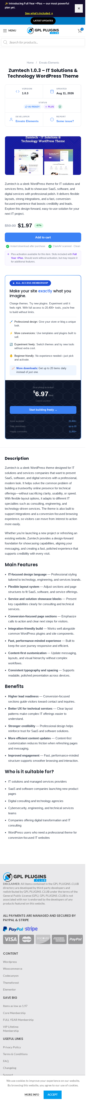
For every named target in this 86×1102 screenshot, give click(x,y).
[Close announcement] (79, 8)
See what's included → (39, 13)
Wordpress (10, 961)
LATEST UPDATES (43, 20)
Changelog (9, 1068)
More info (32, 1094)
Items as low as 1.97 (15, 1006)
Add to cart (43, 237)
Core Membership (14, 1013)
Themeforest (11, 982)
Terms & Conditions (15, 1054)
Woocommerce (12, 968)
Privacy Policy (12, 1047)
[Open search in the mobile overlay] (43, 42)
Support (8, 1075)
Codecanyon (11, 975)
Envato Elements (49, 62)
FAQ (6, 1061)
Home (30, 62)
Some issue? (65, 121)
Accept (53, 1094)
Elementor (9, 989)
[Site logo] (43, 30)
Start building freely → (43, 409)
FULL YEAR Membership (18, 1019)
